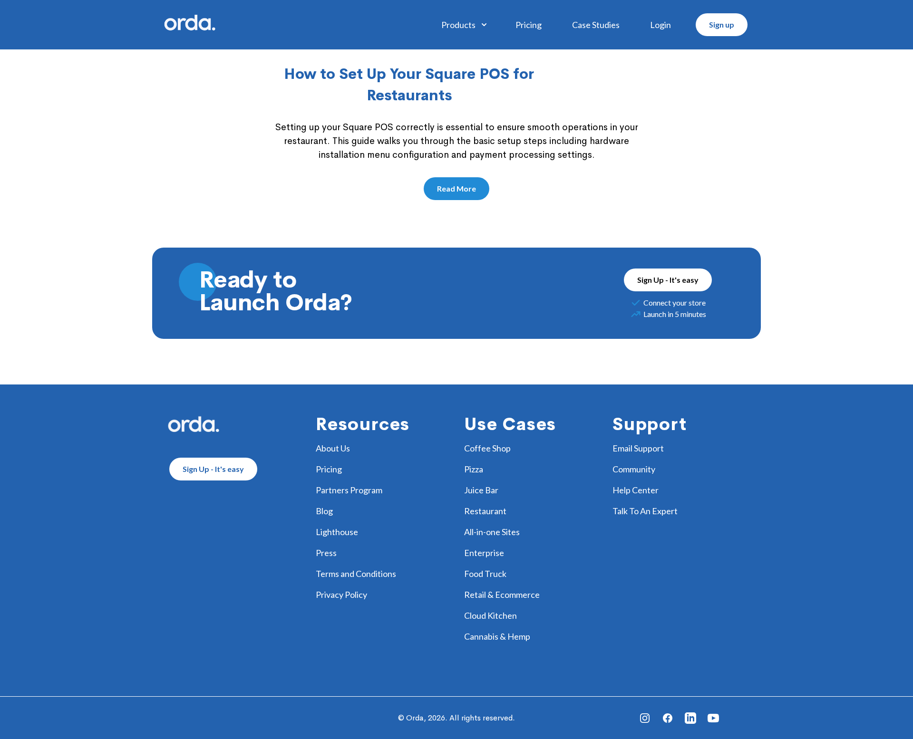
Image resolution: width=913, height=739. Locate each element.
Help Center (635, 490)
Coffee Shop (487, 448)
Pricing (528, 24)
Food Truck (485, 573)
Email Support (638, 448)
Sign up (721, 24)
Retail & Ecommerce (502, 594)
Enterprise (484, 552)
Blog (324, 511)
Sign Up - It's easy (668, 279)
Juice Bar (481, 490)
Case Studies (596, 24)
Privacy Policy (341, 594)
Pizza (473, 469)
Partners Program (349, 490)
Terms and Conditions (356, 573)
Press (326, 552)
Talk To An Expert (645, 511)
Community (633, 469)
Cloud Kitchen (490, 615)
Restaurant (485, 511)
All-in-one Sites (492, 532)
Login (660, 24)
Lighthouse (337, 532)
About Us (333, 448)
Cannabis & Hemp (497, 636)
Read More (456, 188)
